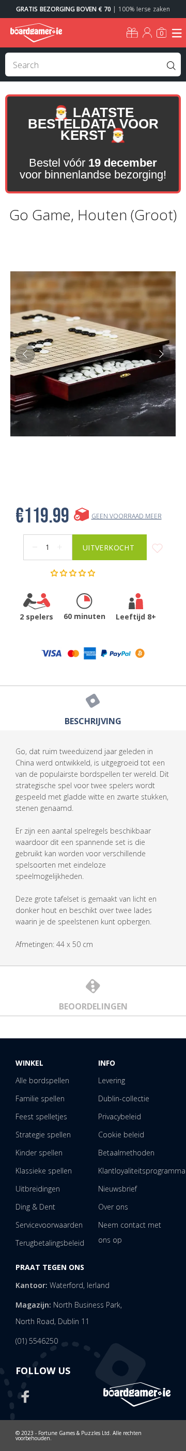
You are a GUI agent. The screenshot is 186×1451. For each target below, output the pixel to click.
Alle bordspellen (42, 1080)
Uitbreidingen (38, 1189)
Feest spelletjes (41, 1116)
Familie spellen (40, 1098)
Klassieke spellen (44, 1171)
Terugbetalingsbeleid (50, 1243)
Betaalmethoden (126, 1152)
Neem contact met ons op (129, 1232)
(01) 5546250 (37, 1341)
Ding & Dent (35, 1207)
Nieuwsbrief (117, 1189)
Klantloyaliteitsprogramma (141, 1171)
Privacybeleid (119, 1116)
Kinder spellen (39, 1152)
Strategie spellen (43, 1134)
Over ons (113, 1207)
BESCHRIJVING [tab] (93, 721)
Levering (111, 1080)
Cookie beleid (121, 1134)
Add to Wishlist (157, 548)
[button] (74, 573)
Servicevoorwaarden (49, 1225)
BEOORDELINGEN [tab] (93, 1006)
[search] (93, 64)
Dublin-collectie (123, 1098)
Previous (25, 354)
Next (161, 354)
